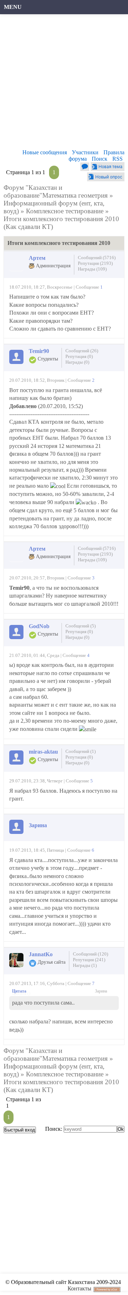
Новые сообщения (44, 152)
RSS (117, 159)
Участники (85, 152)
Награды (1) (85, 965)
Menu (13, 7)
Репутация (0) (79, 356)
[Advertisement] (64, 84)
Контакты (79, 1288)
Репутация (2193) (95, 263)
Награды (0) (77, 362)
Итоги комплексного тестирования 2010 (61, 219)
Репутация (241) (89, 959)
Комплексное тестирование (64, 211)
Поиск (99, 159)
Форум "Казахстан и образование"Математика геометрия (56, 191)
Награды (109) (92, 269)
